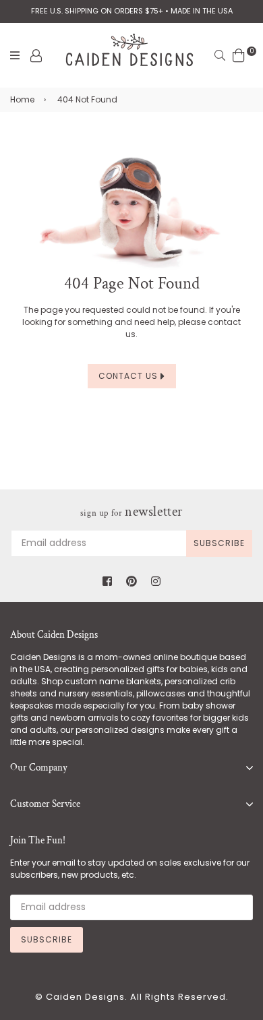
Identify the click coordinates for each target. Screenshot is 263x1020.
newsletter (131, 512)
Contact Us (129, 376)
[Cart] (239, 55)
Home (22, 99)
